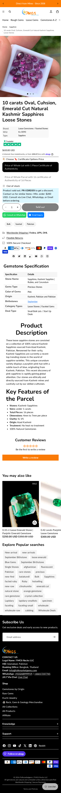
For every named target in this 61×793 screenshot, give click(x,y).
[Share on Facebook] (14, 256)
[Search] (10, 11)
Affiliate (6, 715)
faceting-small (25, 605)
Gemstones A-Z (49, 19)
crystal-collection (34, 595)
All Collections (9, 706)
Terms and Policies (30, 789)
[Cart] (57, 11)
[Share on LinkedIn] (25, 256)
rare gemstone (12, 595)
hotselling (37, 581)
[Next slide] (57, 3)
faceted (19, 224)
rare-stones (25, 571)
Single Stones (12, 566)
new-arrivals (28, 552)
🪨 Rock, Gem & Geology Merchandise (22, 702)
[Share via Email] (36, 256)
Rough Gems (17, 19)
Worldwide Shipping (17, 232)
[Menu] (3, 11)
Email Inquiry (37, 215)
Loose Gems (32, 19)
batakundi (24, 576)
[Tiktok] (20, 745)
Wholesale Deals (47, 610)
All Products (8, 710)
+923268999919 (23, 673)
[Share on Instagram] (47, 256)
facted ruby (11, 581)
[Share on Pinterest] (30, 256)
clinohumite (25, 586)
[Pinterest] (35, 745)
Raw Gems (7, 693)
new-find (9, 576)
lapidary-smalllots (28, 600)
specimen (47, 600)
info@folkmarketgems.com (23, 670)
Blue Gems (10, 562)
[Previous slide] (3, 3)
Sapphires (49, 576)
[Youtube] (14, 745)
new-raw (9, 586)
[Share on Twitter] (19, 256)
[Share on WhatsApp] (42, 256)
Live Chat (23, 677)
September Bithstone (16, 557)
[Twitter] (25, 745)
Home (5, 19)
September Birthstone (32, 562)
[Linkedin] (30, 745)
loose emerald (39, 557)
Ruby (24, 581)
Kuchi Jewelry (9, 697)
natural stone (12, 591)
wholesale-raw (12, 610)
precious (40, 571)
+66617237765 (42, 673)
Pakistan (30, 224)
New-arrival (11, 552)
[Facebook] (4, 745)
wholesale (43, 605)
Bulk (9, 224)
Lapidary (9, 600)
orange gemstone (32, 591)
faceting (9, 605)
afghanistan (30, 566)
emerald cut (43, 586)
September (33, 301)
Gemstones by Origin (13, 689)
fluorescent (47, 566)
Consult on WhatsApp (16, 215)
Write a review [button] (30, 457)
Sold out (40, 207)
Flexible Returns (15, 237)
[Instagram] (9, 745)
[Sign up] (54, 637)
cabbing (29, 610)
